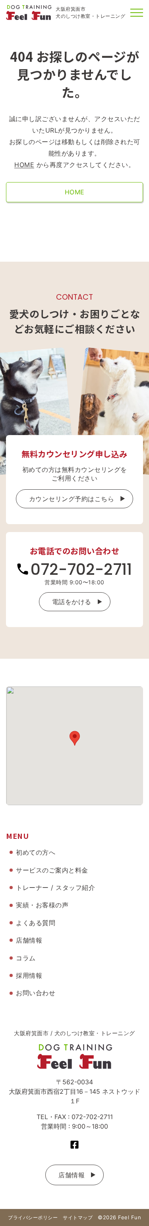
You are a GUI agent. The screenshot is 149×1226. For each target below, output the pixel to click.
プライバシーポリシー (33, 1217)
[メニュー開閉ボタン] (136, 13)
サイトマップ (78, 1217)
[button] (75, 738)
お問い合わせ (35, 993)
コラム (26, 958)
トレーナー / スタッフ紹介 (55, 887)
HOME (24, 165)
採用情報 (29, 975)
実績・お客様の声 (42, 905)
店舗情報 (71, 1175)
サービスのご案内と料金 (52, 870)
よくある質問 (35, 923)
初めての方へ (35, 852)
